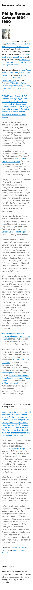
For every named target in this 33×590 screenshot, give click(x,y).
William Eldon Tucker (18, 83)
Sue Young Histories (13, 5)
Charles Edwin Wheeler (18, 375)
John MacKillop (8, 378)
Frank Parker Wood (9, 88)
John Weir (26, 86)
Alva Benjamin (13, 73)
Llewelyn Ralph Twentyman (12, 86)
